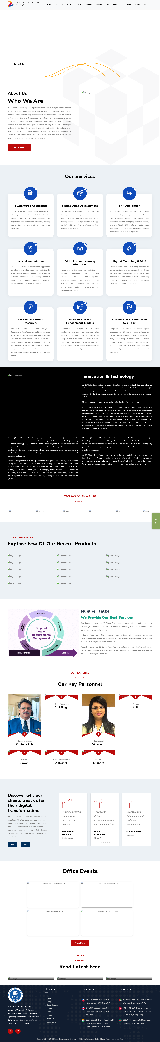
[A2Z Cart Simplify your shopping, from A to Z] (31, 569)
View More (80, 943)
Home (49, 4)
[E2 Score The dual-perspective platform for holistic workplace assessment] (31, 576)
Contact (147, 4)
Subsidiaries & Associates (106, 4)
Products (89, 4)
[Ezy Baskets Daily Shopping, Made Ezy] (31, 562)
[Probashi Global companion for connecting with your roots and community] (129, 569)
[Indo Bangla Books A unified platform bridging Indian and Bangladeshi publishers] (80, 583)
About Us (59, 4)
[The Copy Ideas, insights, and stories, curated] (129, 562)
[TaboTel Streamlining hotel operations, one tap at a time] (80, 562)
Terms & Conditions (51, 1020)
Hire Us (156, 521)
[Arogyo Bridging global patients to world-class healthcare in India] (80, 555)
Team (79, 4)
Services (70, 4)
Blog (49, 1001)
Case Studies (126, 4)
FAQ (49, 998)
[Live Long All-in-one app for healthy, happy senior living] (129, 555)
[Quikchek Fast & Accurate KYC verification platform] (80, 569)
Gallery (138, 4)
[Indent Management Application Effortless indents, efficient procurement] (129, 576)
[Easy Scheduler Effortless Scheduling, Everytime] (31, 555)
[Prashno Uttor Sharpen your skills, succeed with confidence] (31, 583)
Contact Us (19, 64)
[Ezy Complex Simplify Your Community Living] (80, 576)
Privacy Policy (50, 1014)
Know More (19, 147)
